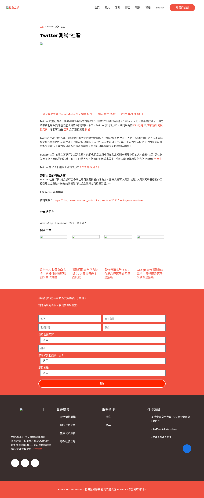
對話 (87, 129)
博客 (127, 7)
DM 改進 (138, 125)
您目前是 (43, 367)
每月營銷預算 (46, 334)
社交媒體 (37, 449)
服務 (117, 7)
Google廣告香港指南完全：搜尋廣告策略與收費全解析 (150, 273)
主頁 (97, 7)
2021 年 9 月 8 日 (90, 167)
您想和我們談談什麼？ (51, 355)
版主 (106, 114)
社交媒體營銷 (50, 114)
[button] (182, 7)
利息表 (158, 158)
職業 (137, 7)
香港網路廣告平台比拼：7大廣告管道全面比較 (85, 273)
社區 (100, 114)
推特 (89, 114)
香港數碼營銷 (92, 489)
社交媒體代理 (108, 489)
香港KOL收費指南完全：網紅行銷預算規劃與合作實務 (53, 273)
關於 (107, 7)
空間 (66, 129)
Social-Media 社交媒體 (72, 114)
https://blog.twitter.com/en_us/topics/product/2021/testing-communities (98, 200)
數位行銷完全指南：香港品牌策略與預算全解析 (117, 273)
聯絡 (148, 7)
